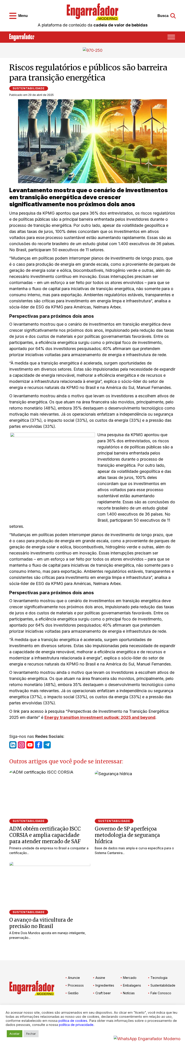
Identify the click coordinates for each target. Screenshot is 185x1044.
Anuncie (74, 978)
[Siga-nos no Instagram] (21, 744)
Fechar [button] (31, 1033)
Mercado (129, 978)
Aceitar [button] (14, 1033)
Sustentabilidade (29, 88)
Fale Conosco (160, 993)
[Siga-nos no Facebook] (38, 744)
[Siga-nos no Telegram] (47, 744)
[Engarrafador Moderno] (92, 11)
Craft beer (103, 993)
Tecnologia (158, 978)
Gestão (73, 993)
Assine (100, 978)
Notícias (129, 993)
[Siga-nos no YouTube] (30, 744)
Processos (76, 985)
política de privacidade (76, 1025)
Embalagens (132, 985)
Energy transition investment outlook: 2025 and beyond (99, 717)
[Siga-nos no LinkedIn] (12, 744)
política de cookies (72, 1021)
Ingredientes (104, 985)
